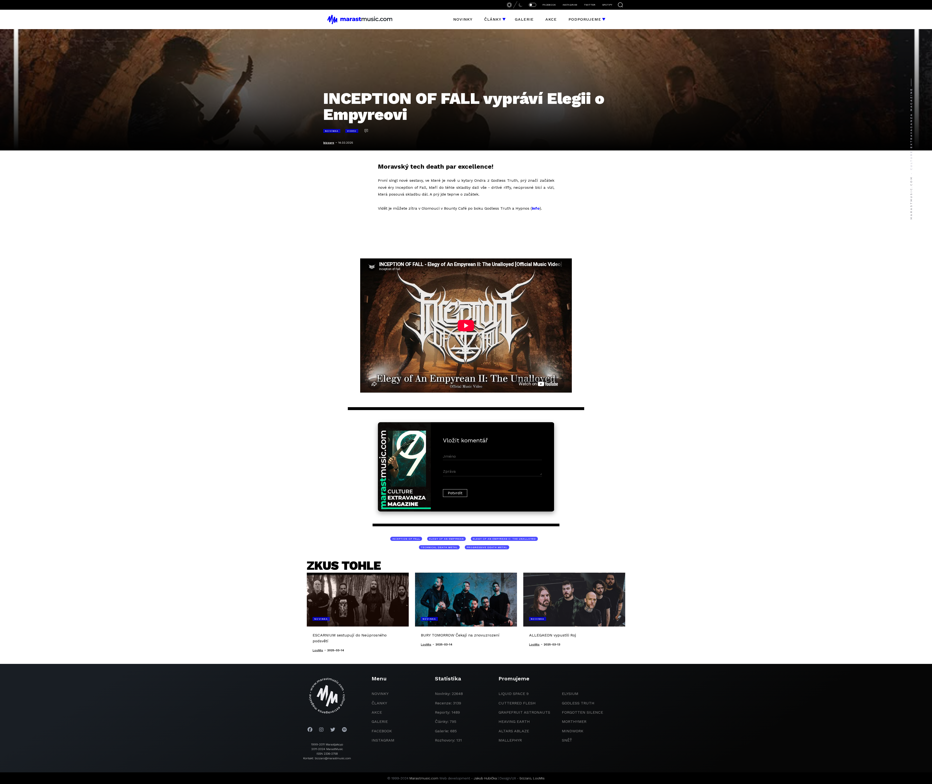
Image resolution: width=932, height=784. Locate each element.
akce (377, 712)
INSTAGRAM (570, 4)
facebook (382, 731)
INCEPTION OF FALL (406, 538)
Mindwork (572, 731)
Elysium (570, 693)
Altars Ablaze (514, 731)
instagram (383, 740)
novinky (380, 693)
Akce (551, 19)
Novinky (463, 19)
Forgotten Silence (582, 712)
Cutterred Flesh (517, 703)
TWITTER (589, 4)
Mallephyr (510, 740)
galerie (380, 721)
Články (492, 19)
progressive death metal (487, 547)
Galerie (524, 19)
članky (379, 703)
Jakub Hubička (485, 778)
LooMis (539, 778)
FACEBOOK (549, 4)
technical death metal (439, 547)
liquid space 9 (514, 693)
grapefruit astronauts (524, 712)
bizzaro (328, 142)
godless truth (578, 703)
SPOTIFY (607, 4)
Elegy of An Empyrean (446, 538)
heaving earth (514, 721)
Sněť (567, 740)
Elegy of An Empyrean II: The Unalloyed (504, 538)
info (536, 208)
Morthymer (574, 721)
